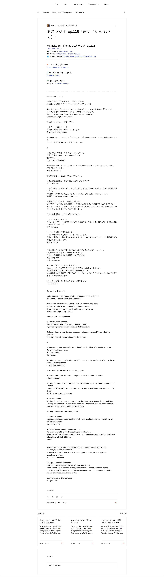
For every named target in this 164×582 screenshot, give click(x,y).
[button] (124, 12)
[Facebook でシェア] (48, 497)
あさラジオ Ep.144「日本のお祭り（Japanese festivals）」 (50, 521)
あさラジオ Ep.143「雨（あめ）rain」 (81, 521)
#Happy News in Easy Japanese (62, 12)
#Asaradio (46, 12)
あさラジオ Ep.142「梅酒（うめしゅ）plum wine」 (111, 521)
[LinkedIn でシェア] (57, 497)
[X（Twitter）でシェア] (52, 497)
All (38, 12)
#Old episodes (80, 12)
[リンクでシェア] (62, 497)
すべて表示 (123, 513)
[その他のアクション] (116, 25)
